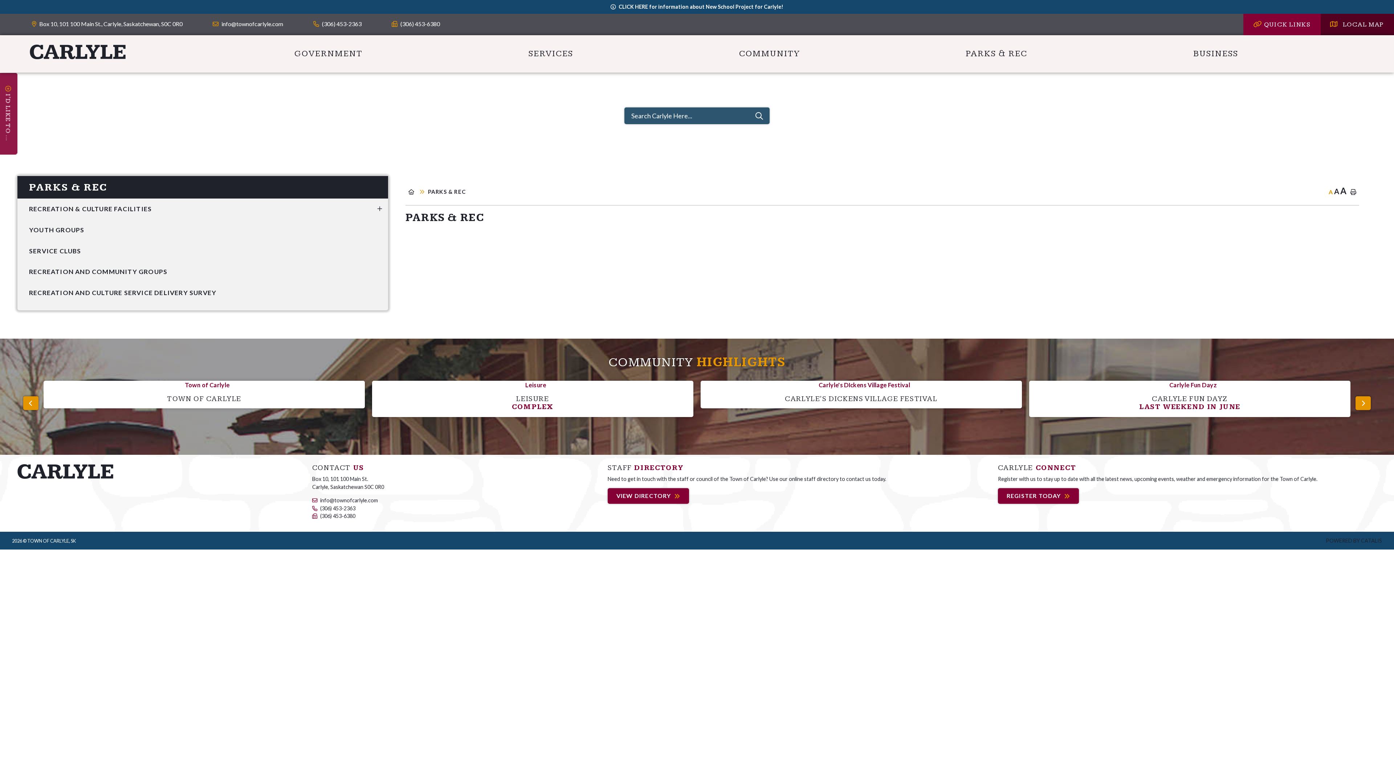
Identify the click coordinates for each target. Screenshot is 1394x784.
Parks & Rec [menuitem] (996, 54)
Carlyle (78, 52)
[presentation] (30, 403)
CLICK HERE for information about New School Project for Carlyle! (701, 7)
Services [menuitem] (551, 54)
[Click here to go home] (416, 191)
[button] (379, 209)
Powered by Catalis (1354, 541)
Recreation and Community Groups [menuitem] (98, 271)
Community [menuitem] (769, 54)
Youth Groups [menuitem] (56, 230)
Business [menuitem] (1215, 54)
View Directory (643, 496)
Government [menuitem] (328, 54)
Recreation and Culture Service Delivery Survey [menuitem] (122, 293)
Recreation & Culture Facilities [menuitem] (90, 209)
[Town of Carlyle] (66, 471)
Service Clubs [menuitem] (55, 251)
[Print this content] (1353, 192)
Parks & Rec (447, 191)
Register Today (1034, 496)
